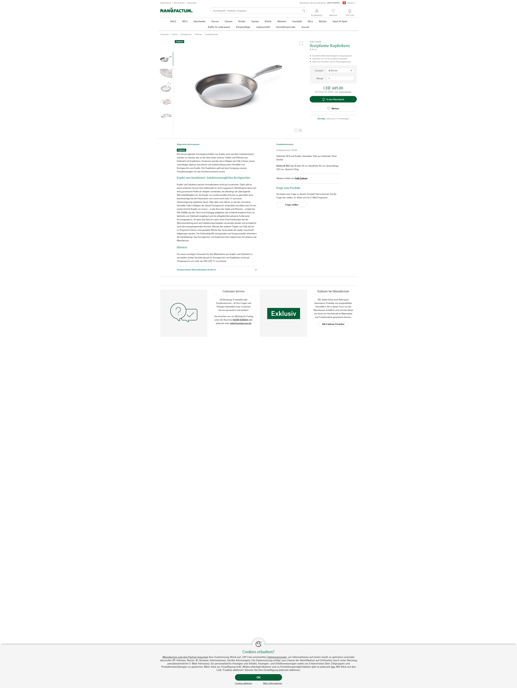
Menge (320, 78)
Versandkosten (345, 92)
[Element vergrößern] (300, 130)
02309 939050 (240, 319)
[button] (301, 43)
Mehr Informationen (272, 683)
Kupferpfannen (211, 34)
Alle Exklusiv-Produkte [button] (333, 324)
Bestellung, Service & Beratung (320, 3)
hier (333, 666)
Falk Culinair (301, 178)
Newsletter (192, 3)
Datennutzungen (277, 657)
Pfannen (198, 34)
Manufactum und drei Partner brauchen (185, 657)
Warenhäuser (165, 3)
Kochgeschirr (186, 34)
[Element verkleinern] (296, 130)
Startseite (164, 34)
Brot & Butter (179, 3)
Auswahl (319, 70)
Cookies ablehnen (243, 683)
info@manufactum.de (240, 323)
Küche (174, 34)
